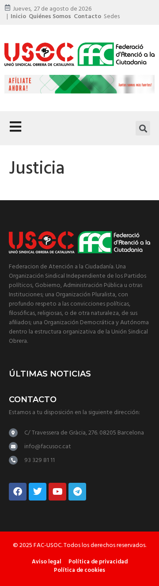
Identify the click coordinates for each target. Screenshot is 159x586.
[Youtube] (57, 492)
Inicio (18, 17)
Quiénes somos (50, 17)
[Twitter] (37, 492)
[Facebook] (17, 492)
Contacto (87, 17)
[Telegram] (77, 492)
